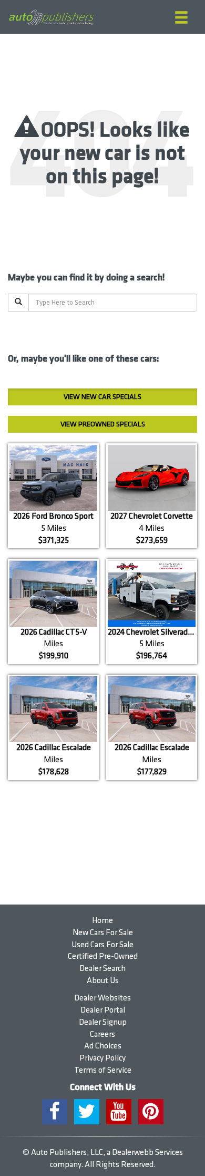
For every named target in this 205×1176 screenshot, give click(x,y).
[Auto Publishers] (51, 17)
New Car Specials (102, 396)
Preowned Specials (102, 424)
